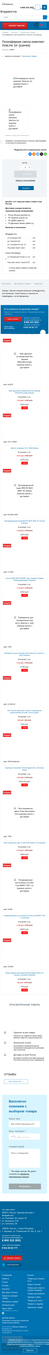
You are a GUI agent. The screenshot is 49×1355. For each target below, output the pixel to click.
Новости (5, 1279)
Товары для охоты (35, 1300)
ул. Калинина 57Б (14, 238)
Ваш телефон (17, 1131)
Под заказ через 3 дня (16, 248)
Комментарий (16, 1146)
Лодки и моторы (34, 1284)
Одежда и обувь (34, 1297)
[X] (41, 154)
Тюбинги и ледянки (35, 1304)
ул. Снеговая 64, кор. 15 (16, 245)
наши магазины (13, 1265)
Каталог (30, 1275)
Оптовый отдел (8, 1305)
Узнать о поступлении (25, 180)
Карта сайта (7, 1308)
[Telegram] (37, 154)
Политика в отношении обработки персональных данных (15, 1322)
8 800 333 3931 (27, 7)
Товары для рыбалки (36, 1294)
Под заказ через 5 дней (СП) (18, 262)
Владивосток (8, 11)
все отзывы (15, 1081)
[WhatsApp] (45, 154)
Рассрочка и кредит (10, 1302)
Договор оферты (8, 1318)
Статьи (5, 1282)
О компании (7, 1275)
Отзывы (5, 1285)
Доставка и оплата (9, 1292)
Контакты (6, 1289)
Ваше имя (14, 1118)
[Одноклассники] (34, 154)
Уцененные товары (29, 56)
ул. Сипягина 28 (13, 241)
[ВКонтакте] (30, 154)
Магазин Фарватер (19, 1327)
